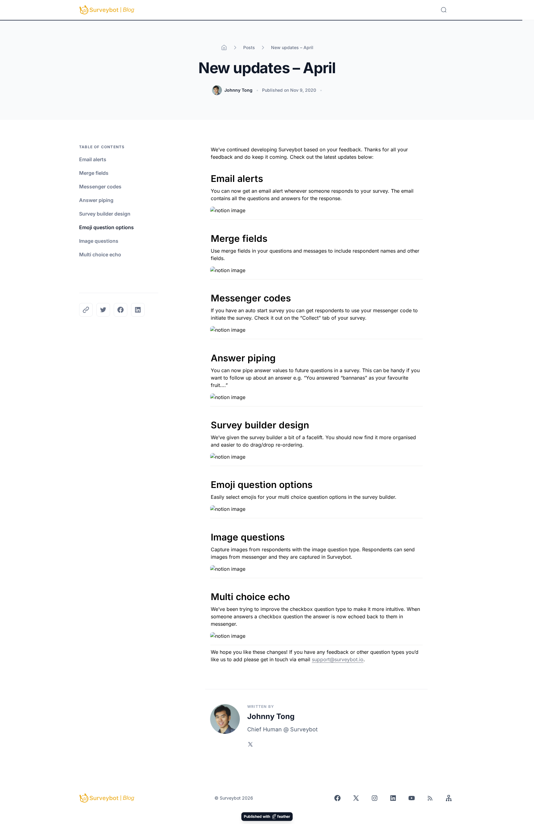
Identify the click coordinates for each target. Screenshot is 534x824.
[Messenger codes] (208, 294)
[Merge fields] (208, 235)
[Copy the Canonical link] (86, 310)
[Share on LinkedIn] (138, 310)
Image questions (98, 241)
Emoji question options (106, 227)
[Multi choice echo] (208, 593)
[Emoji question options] (208, 481)
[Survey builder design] (208, 421)
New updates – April (292, 47)
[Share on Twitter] (103, 310)
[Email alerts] (208, 175)
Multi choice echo (100, 254)
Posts (249, 47)
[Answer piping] (208, 354)
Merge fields (93, 173)
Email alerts (92, 159)
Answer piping (96, 200)
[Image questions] (208, 533)
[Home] (224, 47)
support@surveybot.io (337, 659)
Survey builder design (104, 214)
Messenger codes (100, 186)
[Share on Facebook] (120, 310)
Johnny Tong (238, 90)
